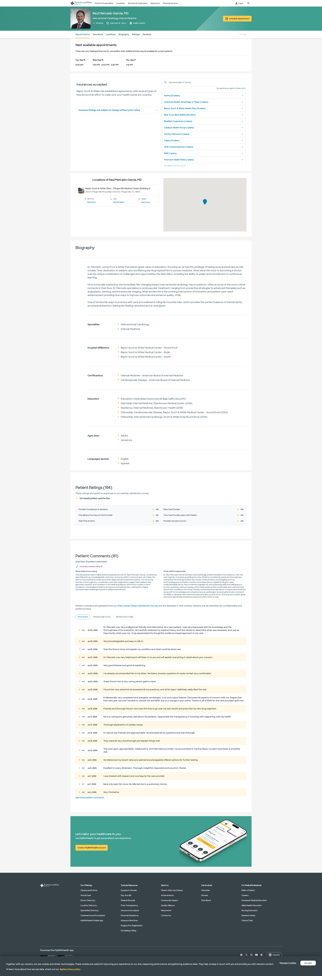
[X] (246, 954)
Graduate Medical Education (254, 900)
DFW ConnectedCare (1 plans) (178, 147)
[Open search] (249, 3)
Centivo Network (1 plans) (176, 134)
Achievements (167, 895)
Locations (111, 34)
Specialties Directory (89, 910)
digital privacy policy (69, 969)
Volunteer (205, 890)
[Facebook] (241, 954)
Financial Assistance (129, 915)
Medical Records (128, 900)
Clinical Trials (247, 920)
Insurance (98, 34)
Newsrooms (166, 910)
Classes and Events (88, 890)
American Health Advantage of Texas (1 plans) (186, 102)
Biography (124, 34)
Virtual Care (85, 895)
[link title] (81, 3)
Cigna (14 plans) (171, 140)
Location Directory (88, 905)
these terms (241, 88)
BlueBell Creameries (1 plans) (178, 121)
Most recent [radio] (83, 617)
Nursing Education (250, 910)
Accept (308, 963)
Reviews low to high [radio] (124, 617)
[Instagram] (251, 954)
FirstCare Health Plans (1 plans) (179, 160)
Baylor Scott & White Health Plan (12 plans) (185, 108)
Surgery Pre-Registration (132, 925)
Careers (245, 895)
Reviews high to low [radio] (102, 617)
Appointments (82, 34)
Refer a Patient (248, 890)
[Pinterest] (261, 954)
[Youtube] (256, 954)
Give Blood (206, 900)
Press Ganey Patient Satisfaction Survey (137, 605)
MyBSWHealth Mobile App (91, 920)
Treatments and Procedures (92, 915)
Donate (204, 895)
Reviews (147, 34)
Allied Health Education (252, 905)
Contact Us (166, 915)
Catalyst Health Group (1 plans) (179, 128)
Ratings (136, 34)
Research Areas (248, 915)
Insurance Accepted (130, 910)
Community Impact (169, 900)
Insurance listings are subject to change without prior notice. (109, 110)
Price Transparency (129, 905)
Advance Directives (129, 920)
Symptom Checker (129, 890)
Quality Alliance (168, 905)
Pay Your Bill (126, 895)
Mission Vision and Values (172, 890)
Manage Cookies (288, 963)
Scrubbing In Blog (128, 930)
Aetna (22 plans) (172, 95)
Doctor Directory (87, 900)
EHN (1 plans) (170, 153)
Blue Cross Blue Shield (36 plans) (180, 115)
